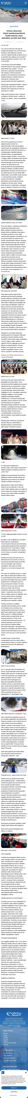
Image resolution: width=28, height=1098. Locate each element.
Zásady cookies (13, 1095)
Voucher (6, 1039)
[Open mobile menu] (25, 3)
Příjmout (14, 1088)
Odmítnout (14, 1091)
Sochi (17, 14)
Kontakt (6, 1044)
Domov (11, 14)
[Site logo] (6, 3)
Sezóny (6, 1037)
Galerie (6, 1041)
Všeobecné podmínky (10, 1042)
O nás (5, 1035)
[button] (26, 1072)
